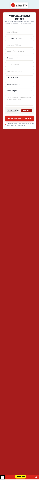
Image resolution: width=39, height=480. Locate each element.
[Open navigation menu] (2, 477)
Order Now (20, 476)
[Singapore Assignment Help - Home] (19, 5)
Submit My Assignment (21, 118)
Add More (26, 111)
